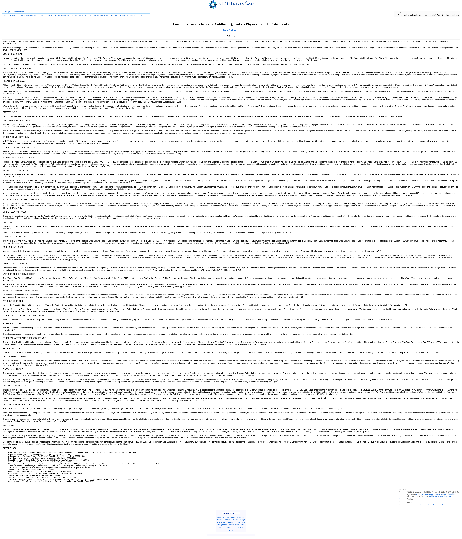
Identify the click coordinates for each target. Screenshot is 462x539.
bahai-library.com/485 (423, 505)
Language (402, 499)
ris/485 (442, 505)
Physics (130, 15)
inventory (241, 522)
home (219, 517)
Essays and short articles (14, 12)
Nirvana (107, 15)
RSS (235, 527)
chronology (241, 517)
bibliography (222, 525)
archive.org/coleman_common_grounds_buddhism (436, 494)
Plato (136, 15)
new (241, 527)
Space (147, 15)
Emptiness (65, 15)
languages (232, 522)
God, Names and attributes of (81, 15)
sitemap (226, 517)
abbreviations (234, 525)
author (227, 520)
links (243, 525)
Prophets (41, 15)
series (233, 517)
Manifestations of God (26, 15)
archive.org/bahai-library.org (440, 496)
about (221, 527)
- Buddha (57, 15)
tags (243, 520)
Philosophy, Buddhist (118, 15)
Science (49, 15)
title (233, 520)
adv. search (221, 522)
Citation (436, 505)
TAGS (6, 15)
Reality (141, 15)
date (238, 520)
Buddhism (12, 15)
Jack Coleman (231, 30)
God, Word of (98, 15)
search (219, 520)
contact (228, 527)
